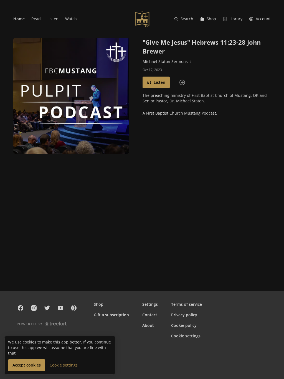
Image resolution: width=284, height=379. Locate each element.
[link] (19, 19)
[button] (156, 82)
